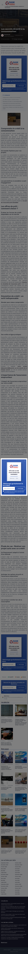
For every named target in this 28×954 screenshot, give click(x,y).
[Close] (24, 461)
